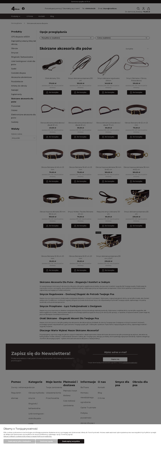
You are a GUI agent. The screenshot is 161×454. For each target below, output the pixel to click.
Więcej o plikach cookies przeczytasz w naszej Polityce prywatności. (28, 436)
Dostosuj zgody (46, 441)
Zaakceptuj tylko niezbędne (19, 441)
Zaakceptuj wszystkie (71, 441)
